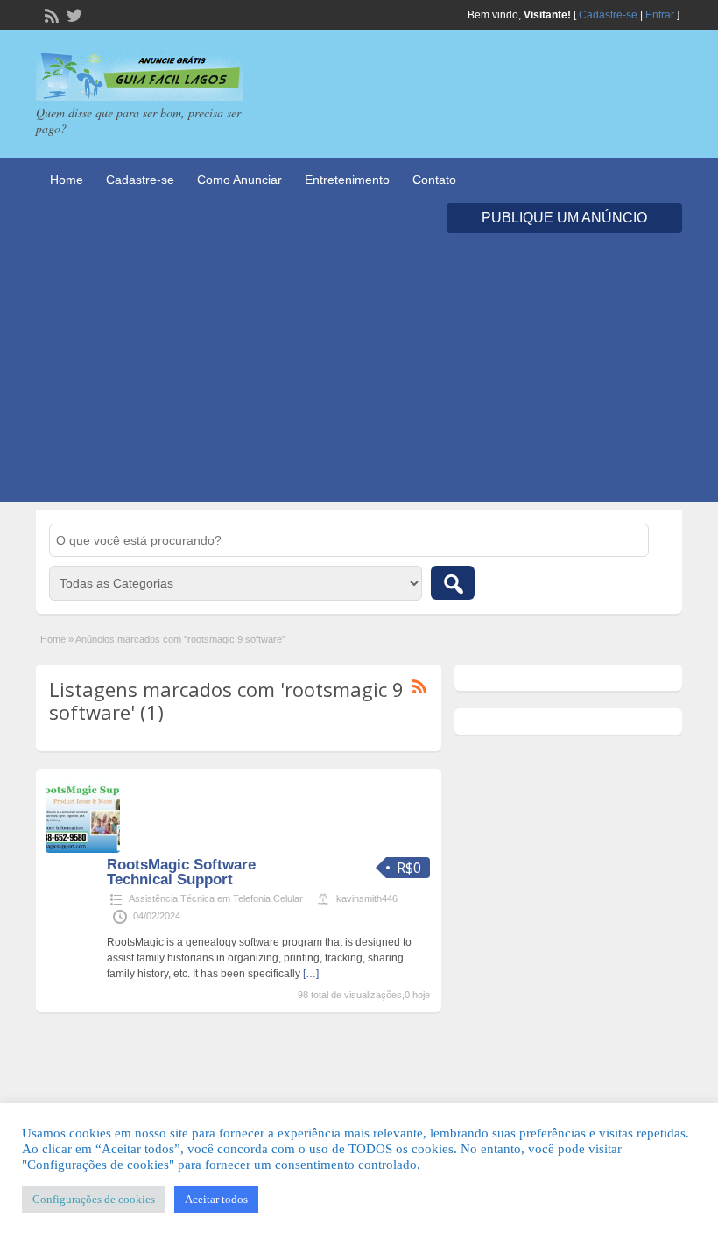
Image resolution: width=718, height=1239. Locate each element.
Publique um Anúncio (564, 217)
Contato (434, 179)
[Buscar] (453, 583)
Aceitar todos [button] (216, 1199)
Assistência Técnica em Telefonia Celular (216, 898)
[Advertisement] (359, 379)
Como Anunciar (239, 179)
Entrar (659, 15)
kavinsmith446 (367, 898)
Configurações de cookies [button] (93, 1199)
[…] (311, 974)
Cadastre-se (608, 15)
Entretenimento (347, 179)
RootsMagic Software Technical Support (181, 872)
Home (66, 179)
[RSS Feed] (50, 14)
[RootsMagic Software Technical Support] (83, 849)
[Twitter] (73, 14)
